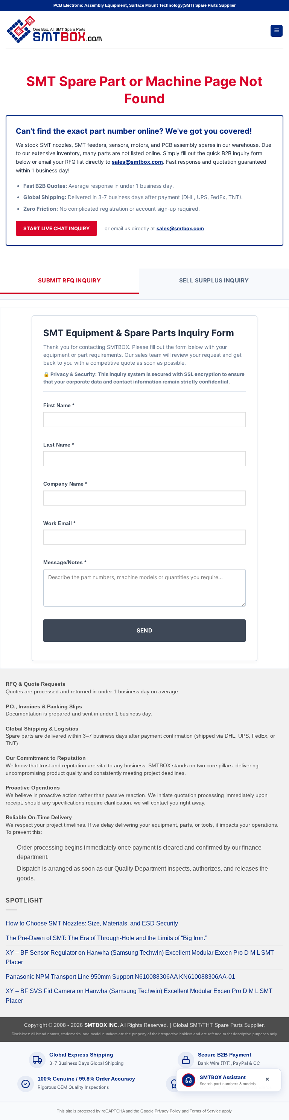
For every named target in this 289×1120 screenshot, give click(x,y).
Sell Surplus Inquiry (214, 280)
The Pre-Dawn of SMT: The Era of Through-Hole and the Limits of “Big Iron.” (106, 938)
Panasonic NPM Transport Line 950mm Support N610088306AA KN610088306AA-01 (120, 977)
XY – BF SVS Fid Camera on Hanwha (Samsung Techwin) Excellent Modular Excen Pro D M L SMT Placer (139, 996)
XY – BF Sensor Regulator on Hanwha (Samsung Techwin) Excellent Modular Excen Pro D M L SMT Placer (140, 957)
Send (145, 630)
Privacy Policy (168, 1111)
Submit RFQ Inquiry (69, 280)
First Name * (58, 405)
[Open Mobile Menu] (277, 31)
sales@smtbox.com (137, 161)
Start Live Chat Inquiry (56, 228)
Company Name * (65, 484)
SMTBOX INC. (101, 1025)
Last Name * (58, 445)
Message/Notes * (64, 562)
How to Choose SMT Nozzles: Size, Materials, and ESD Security (92, 923)
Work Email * (59, 523)
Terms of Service (205, 1111)
